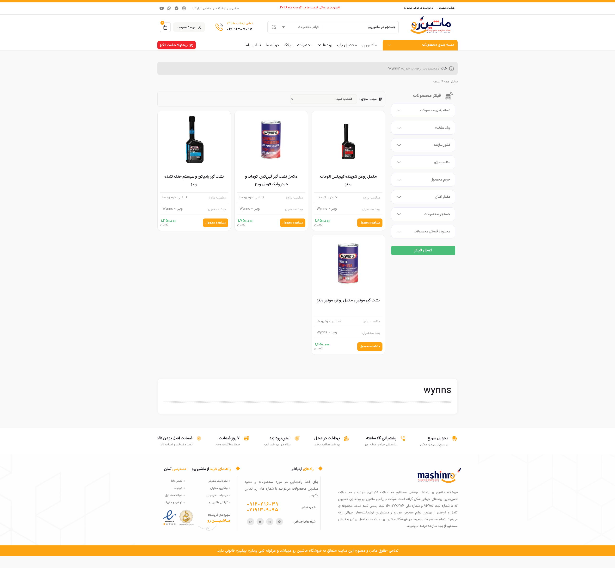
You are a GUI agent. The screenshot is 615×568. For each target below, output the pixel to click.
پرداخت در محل (327, 438)
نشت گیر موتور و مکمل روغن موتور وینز (348, 300)
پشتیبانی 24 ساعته (381, 438)
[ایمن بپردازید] (297, 438)
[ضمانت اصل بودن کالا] (199, 438)
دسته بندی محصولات (438, 45)
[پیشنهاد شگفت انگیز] (191, 45)
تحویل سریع (438, 438)
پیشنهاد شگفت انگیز (174, 45)
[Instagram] (184, 8)
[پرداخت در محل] (346, 438)
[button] (325, 45)
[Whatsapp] (169, 8)
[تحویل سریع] (455, 438)
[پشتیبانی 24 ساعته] (403, 438)
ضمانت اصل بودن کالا (174, 438)
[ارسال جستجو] (272, 27)
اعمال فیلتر (423, 250)
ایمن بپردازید (279, 438)
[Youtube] (162, 8)
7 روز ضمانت (229, 438)
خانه (444, 68)
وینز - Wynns (327, 209)
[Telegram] (176, 8)
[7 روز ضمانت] (246, 438)
